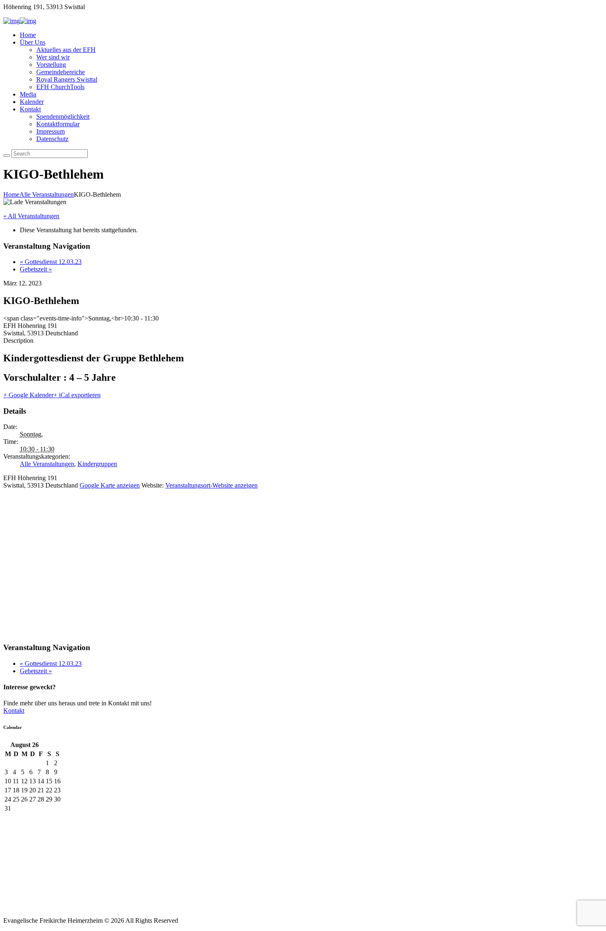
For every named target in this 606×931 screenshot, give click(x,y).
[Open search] (6, 155)
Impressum (50, 131)
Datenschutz (52, 138)
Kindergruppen (97, 463)
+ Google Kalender (28, 394)
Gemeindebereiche (60, 71)
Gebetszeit (36, 269)
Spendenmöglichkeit (62, 116)
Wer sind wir (53, 57)
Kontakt (30, 109)
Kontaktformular (58, 123)
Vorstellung (51, 64)
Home (28, 34)
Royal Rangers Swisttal (66, 79)
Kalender (32, 101)
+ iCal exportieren (77, 394)
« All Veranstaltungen (31, 215)
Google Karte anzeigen (110, 485)
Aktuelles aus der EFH (66, 49)
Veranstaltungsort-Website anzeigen (211, 485)
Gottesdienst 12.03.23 (51, 261)
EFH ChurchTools (60, 86)
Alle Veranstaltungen (46, 194)
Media (28, 94)
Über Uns (32, 42)
